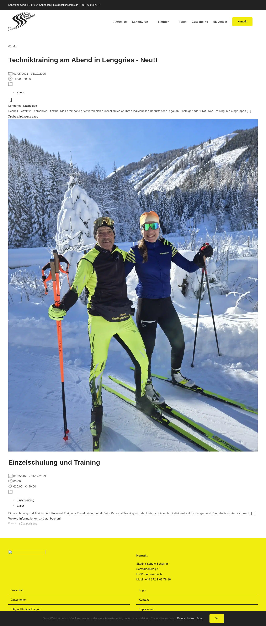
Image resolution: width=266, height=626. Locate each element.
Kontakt (144, 599)
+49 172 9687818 (90, 5)
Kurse (20, 92)
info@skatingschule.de (65, 5)
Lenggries (14, 105)
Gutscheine (18, 599)
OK (217, 618)
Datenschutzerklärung (190, 618)
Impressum (146, 609)
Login (142, 590)
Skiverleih (17, 590)
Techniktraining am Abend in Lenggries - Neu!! (83, 60)
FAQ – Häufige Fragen (26, 609)
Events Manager (29, 523)
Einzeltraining (25, 500)
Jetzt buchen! (51, 518)
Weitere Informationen (23, 116)
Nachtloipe (30, 105)
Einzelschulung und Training (54, 462)
